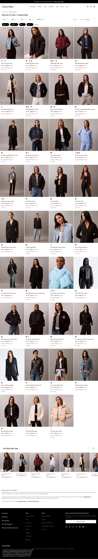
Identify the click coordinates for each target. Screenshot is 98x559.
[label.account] (91, 6)
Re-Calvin (44, 529)
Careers (44, 519)
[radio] (1, 60)
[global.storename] (8, 7)
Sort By (81, 19)
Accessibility (29, 536)
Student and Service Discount (10, 528)
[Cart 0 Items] (94, 6)
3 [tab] (11, 57)
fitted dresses (86, 496)
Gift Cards (5, 517)
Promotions (5, 513)
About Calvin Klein (46, 516)
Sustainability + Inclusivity (48, 526)
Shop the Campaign (59, 1)
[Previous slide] (88, 448)
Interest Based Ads (37, 548)
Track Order (28, 526)
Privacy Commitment (47, 522)
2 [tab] (8, 57)
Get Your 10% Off (81, 521)
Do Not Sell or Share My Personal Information (53, 548)
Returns (27, 529)
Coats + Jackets (13, 11)
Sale (3, 11)
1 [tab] (6, 57)
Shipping (28, 532)
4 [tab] (13, 57)
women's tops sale (21, 501)
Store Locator (5, 520)
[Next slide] (93, 448)
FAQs (27, 519)
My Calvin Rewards (7, 524)
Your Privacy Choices (7, 555)
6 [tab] (18, 57)
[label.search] (87, 6)
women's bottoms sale (33, 501)
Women (6, 11)
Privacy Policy (20, 555)
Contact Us (28, 522)
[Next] (22, 43)
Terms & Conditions (69, 548)
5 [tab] (15, 57)
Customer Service (30, 516)
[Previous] (2, 43)
